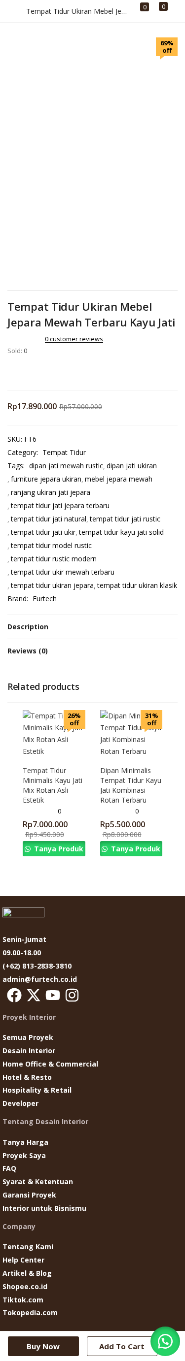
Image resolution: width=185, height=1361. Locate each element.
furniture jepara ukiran (46, 479)
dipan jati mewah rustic (66, 465)
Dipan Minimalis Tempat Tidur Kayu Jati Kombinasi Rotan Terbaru (130, 785)
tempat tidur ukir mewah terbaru (62, 572)
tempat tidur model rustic (51, 545)
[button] (14, 995)
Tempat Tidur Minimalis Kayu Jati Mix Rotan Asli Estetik (52, 785)
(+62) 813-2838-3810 (37, 966)
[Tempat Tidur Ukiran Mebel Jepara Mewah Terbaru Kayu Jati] (10, 371)
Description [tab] (27, 626)
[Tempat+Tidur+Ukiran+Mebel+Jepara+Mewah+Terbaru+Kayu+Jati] (24, 371)
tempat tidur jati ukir (43, 532)
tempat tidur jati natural (48, 518)
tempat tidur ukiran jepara (52, 585)
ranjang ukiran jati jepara (50, 492)
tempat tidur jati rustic (125, 518)
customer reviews (74, 338)
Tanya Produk (57, 848)
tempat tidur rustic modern (54, 558)
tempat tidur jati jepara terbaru (60, 505)
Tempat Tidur (64, 452)
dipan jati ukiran (132, 465)
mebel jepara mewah (118, 479)
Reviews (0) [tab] (27, 650)
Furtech (45, 598)
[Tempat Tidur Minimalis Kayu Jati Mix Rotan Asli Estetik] (54, 733)
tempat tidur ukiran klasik (137, 585)
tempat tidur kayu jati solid (121, 532)
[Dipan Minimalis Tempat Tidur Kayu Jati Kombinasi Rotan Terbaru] (131, 733)
